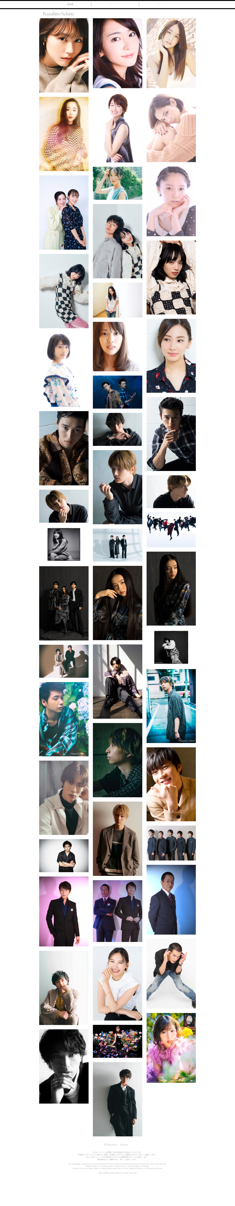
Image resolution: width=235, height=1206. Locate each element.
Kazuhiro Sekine (58, 14)
